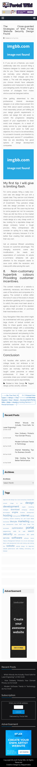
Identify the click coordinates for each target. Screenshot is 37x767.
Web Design (19, 383)
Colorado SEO (30, 499)
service (6, 538)
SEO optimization (19, 534)
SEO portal (30, 534)
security (17, 386)
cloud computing (21, 499)
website (24, 386)
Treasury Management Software (11, 540)
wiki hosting (19, 548)
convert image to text (12, 503)
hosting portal (16, 516)
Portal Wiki (24, 716)
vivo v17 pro (24, 540)
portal (11, 386)
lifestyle (13, 521)
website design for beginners (25, 546)
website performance (9, 548)
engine (15, 512)
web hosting (23, 543)
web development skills (13, 543)
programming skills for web (14, 531)
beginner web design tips (10, 499)
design (5, 386)
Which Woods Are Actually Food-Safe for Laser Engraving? (18, 425)
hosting (7, 515)
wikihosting (28, 548)
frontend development (27, 512)
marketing (23, 521)
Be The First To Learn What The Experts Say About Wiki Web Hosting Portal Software (10, 400)
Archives (6, 479)
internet (25, 515)
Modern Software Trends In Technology (19, 686)
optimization (17, 528)
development (11, 506)
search (31, 531)
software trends (29, 538)
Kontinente (6, 521)
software (17, 537)
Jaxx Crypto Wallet (29, 518)
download (15, 509)
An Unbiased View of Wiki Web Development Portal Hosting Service (27, 398)
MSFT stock (22, 524)
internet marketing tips (16, 518)
